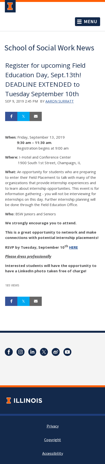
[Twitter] (44, 352)
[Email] (36, 116)
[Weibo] (55, 352)
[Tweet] (23, 116)
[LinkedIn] (32, 352)
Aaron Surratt (59, 101)
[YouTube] (67, 352)
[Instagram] (20, 352)
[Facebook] (8, 352)
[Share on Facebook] (11, 116)
